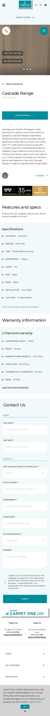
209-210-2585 (37, 635)
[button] (35, 5)
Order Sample (23, 115)
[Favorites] (40, 5)
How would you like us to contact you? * (21, 466)
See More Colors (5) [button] (12, 61)
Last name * (8, 440)
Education (11, 677)
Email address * (10, 500)
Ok (25, 706)
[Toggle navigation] (3, 5)
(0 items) (45, 5)
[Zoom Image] (6, 31)
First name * (8, 423)
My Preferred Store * (12, 534)
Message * (7, 550)
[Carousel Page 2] (23, 69)
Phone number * (10, 482)
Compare (40, 175)
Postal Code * (9, 517)
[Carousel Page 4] (30, 69)
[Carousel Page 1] (20, 69)
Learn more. (35, 702)
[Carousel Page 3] (27, 69)
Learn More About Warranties (15, 387)
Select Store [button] (23, 17)
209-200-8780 (13, 632)
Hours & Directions (13, 635)
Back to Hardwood (14, 84)
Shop (8, 654)
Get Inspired (13, 665)
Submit (25, 599)
